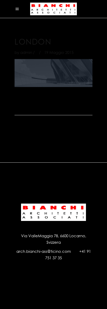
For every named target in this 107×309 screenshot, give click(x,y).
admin (26, 52)
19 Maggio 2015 (58, 52)
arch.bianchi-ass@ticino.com (43, 251)
